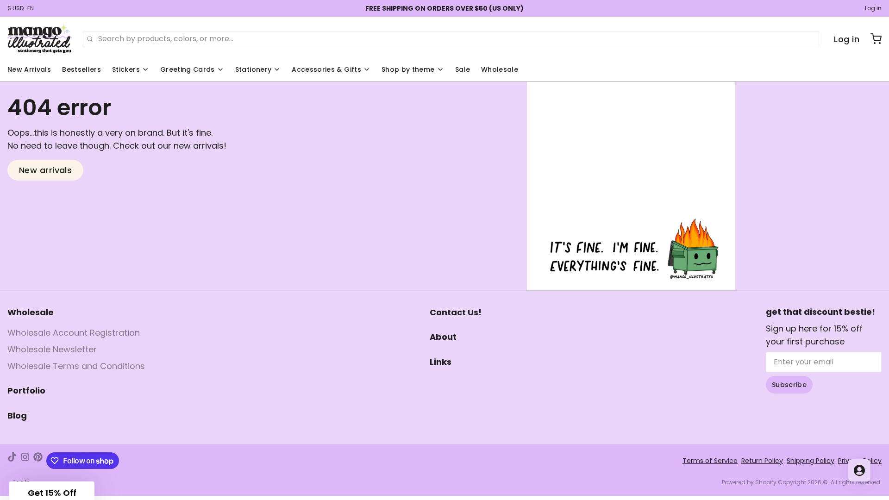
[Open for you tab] (859, 470)
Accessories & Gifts (326, 69)
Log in (873, 8)
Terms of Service (710, 460)
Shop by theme (408, 69)
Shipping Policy (810, 460)
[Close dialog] (73, 353)
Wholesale (499, 69)
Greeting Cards (187, 69)
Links (440, 362)
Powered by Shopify (749, 482)
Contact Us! (456, 312)
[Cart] (872, 38)
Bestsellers (81, 69)
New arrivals (45, 170)
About (443, 337)
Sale (462, 69)
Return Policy (762, 460)
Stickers (126, 69)
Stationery (253, 69)
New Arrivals (29, 69)
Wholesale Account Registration (73, 332)
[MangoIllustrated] (39, 39)
